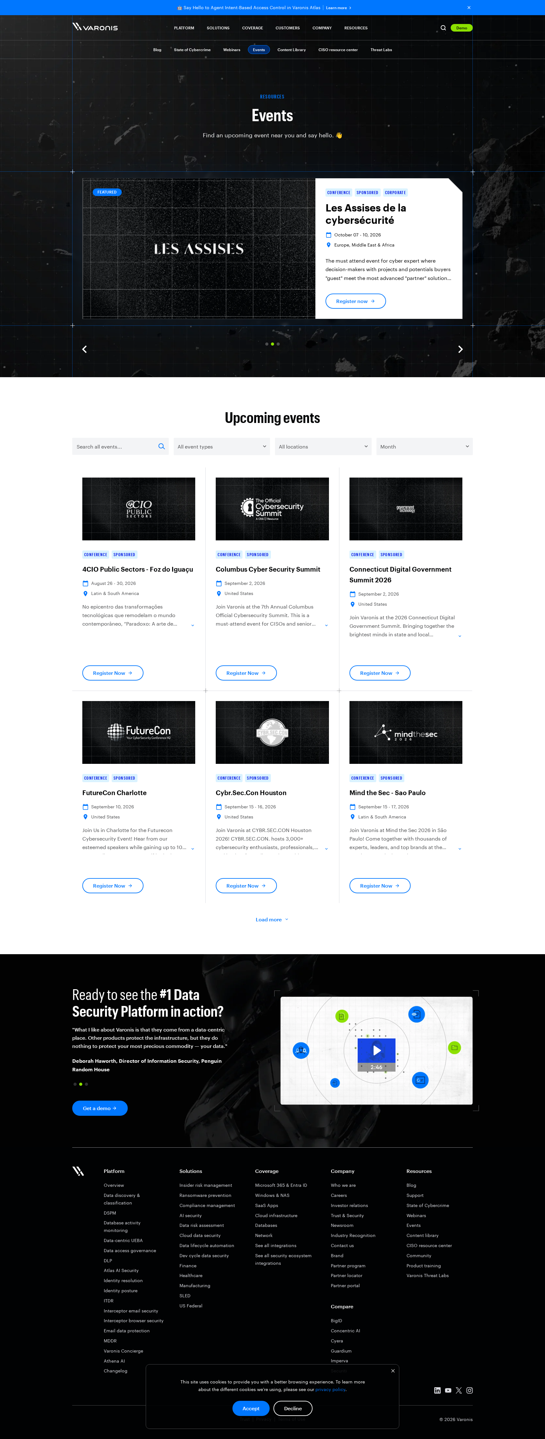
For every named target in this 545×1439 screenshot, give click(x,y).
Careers (339, 1195)
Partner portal (345, 1285)
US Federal (190, 1305)
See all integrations (275, 1245)
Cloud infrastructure (276, 1215)
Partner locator (346, 1275)
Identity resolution (123, 1280)
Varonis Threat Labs (428, 1275)
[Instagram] (469, 1391)
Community (419, 1255)
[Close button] (469, 7)
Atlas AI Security (121, 1270)
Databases (266, 1225)
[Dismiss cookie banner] (393, 1371)
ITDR (109, 1300)
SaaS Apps (266, 1205)
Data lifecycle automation (206, 1245)
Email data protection (127, 1330)
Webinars (231, 49)
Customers (288, 28)
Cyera (337, 1340)
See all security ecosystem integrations (283, 1259)
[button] (266, 344)
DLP (108, 1260)
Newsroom (342, 1225)
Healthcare (190, 1275)
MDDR (110, 1340)
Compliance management (207, 1205)
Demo (461, 28)
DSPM (110, 1213)
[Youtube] (448, 1391)
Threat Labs (381, 49)
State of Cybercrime (192, 49)
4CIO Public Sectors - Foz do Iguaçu (137, 569)
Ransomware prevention (205, 1195)
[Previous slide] (84, 349)
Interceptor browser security (134, 1320)
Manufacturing (194, 1285)
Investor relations (349, 1205)
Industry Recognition (353, 1235)
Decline (293, 1408)
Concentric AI (345, 1330)
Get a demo (97, 1108)
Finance (187, 1265)
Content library (423, 1235)
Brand (337, 1255)
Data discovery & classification (122, 1198)
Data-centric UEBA (123, 1240)
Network (263, 1235)
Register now (352, 301)
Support (415, 1195)
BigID (336, 1320)
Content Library (292, 49)
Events (414, 1225)
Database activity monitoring (122, 1226)
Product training (424, 1265)
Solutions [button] (218, 28)
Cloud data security (200, 1235)
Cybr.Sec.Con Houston (251, 792)
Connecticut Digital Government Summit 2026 (400, 574)
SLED (184, 1295)
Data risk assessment (201, 1225)
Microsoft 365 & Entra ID (281, 1185)
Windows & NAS (272, 1195)
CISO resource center (338, 49)
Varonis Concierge (123, 1350)
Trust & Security (347, 1215)
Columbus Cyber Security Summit (268, 569)
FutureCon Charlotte (114, 792)
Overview (114, 1185)
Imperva (339, 1360)
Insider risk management (205, 1185)
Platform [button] (184, 28)
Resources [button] (356, 28)
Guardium (341, 1350)
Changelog (115, 1370)
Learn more (336, 8)
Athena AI (114, 1361)
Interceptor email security (131, 1310)
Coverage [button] (252, 28)
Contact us (342, 1245)
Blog (157, 49)
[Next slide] (460, 349)
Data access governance (130, 1250)
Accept (251, 1408)
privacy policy (330, 1389)
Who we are (343, 1185)
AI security (190, 1215)
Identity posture (121, 1290)
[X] (459, 1391)
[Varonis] (95, 28)
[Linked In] (437, 1391)
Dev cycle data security (204, 1255)
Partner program (348, 1265)
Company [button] (322, 28)
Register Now (109, 673)
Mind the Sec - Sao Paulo (387, 792)
